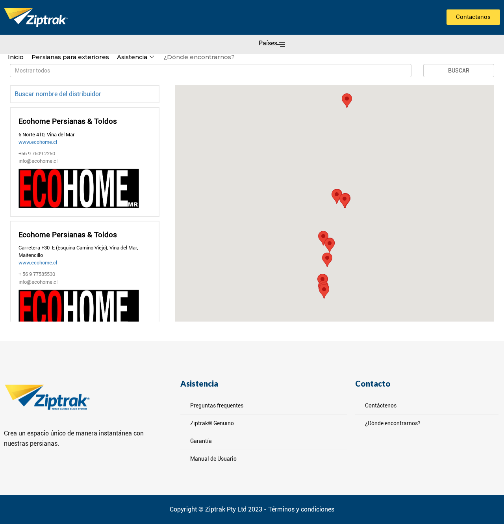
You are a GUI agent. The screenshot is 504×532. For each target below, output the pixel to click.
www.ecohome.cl (38, 142)
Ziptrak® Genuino (212, 423)
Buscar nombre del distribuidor (58, 94)
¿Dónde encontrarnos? (199, 57)
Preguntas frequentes (216, 405)
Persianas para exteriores (70, 57)
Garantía (201, 441)
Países (268, 43)
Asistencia (132, 57)
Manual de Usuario (213, 459)
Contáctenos (381, 405)
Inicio (16, 57)
